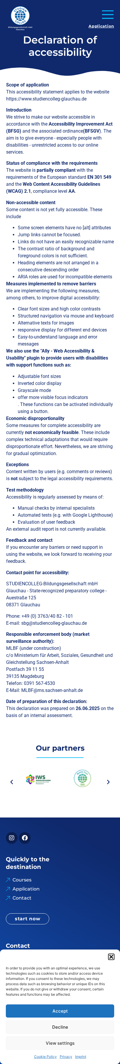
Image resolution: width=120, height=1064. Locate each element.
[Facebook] (25, 838)
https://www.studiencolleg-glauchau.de (46, 99)
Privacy (66, 1056)
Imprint (80, 1056)
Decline (60, 1027)
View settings (60, 1043)
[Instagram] (11, 838)
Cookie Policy (45, 1056)
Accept (60, 1011)
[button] (111, 957)
